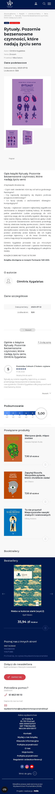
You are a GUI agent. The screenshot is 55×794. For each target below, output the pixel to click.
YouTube (8, 652)
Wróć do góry (25, 773)
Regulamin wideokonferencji (27, 759)
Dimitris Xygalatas (17, 51)
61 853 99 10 (15, 695)
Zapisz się (16, 677)
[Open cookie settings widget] (4, 789)
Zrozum (12, 54)
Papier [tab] (12, 158)
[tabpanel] (27, 596)
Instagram (9, 646)
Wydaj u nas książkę (27, 737)
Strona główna (9, 14)
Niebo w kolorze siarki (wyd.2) (27, 611)
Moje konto (27, 752)
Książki (21, 14)
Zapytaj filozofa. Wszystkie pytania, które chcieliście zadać (37, 475)
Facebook (9, 649)
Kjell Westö (27, 615)
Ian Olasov (29, 481)
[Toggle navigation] (44, 3)
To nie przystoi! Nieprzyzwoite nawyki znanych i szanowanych (37, 512)
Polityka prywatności (27, 744)
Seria (6, 23)
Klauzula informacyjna (28, 741)
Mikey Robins (30, 519)
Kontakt (27, 733)
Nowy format (14, 23)
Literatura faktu (34, 14)
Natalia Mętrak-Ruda (33, 442)
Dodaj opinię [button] (45, 342)
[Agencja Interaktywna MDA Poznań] (35, 791)
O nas (27, 748)
